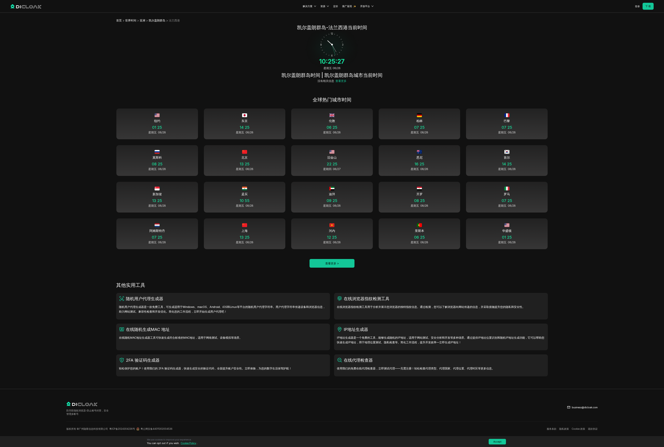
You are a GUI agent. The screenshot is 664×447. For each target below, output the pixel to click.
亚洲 (142, 20)
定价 (335, 6)
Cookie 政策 (578, 428)
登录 (637, 6)
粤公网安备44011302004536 (156, 428)
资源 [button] (322, 6)
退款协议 (593, 428)
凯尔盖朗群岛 (157, 20)
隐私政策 (564, 428)
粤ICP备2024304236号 (122, 428)
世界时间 (130, 20)
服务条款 (551, 428)
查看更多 (341, 81)
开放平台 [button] (365, 6)
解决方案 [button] (307, 6)
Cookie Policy (188, 443)
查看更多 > (332, 263)
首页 (119, 20)
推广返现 (347, 6)
